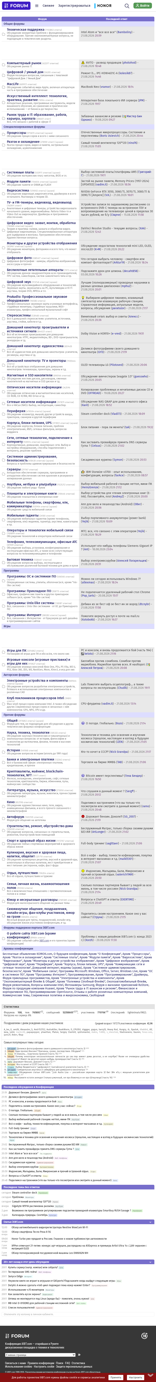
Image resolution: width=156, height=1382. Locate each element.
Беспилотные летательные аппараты (35, 270)
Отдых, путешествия (22, 873)
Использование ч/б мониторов (26, 1289)
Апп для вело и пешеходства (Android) (31, 1158)
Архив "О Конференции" (105, 954)
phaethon (46, 1032)
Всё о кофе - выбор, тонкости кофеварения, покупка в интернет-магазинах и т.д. (55, 1123)
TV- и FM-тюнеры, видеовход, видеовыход (39, 202)
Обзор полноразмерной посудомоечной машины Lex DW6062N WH (50, 1253)
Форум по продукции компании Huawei (29, 988)
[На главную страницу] (16, 6)
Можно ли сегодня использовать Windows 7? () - (111, 580)
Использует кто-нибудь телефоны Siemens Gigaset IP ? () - (116, 547)
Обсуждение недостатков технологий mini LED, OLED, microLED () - (116, 247)
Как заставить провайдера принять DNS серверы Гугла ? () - (114, 444)
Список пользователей (21, 1307)
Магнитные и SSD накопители (30, 375)
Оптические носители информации (34, 387)
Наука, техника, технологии (28, 732)
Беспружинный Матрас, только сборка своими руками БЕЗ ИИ (44, 1144)
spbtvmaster (83, 1032)
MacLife (13, 84)
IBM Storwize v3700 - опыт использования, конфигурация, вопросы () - (114, 473)
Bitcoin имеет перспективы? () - (113, 777)
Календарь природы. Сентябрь (30, 1215)
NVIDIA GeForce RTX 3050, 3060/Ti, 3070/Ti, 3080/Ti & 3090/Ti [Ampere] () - (115, 193)
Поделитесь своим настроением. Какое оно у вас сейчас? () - (114, 915)
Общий (12, 720)
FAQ (67, 1363)
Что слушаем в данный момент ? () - (109, 793)
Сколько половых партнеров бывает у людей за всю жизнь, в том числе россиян (55, 1114)
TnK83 (102, 1032)
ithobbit (144, 1029)
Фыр (20, 1034)
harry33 (102, 1029)
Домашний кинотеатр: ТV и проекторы (36, 361)
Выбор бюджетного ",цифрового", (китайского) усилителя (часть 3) (50, 1067)
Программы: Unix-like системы (30, 603)
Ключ (14, 1034)
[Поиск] (127, 5)
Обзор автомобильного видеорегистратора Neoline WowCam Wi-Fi (50, 1227)
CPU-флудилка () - (108, 703)
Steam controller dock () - (113, 414)
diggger (86, 1029)
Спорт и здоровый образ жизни (31, 841)
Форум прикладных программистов (26, 978)
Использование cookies (18, 1366)
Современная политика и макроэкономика (59, 995)
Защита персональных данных (74, 1366)
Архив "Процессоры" (136, 954)
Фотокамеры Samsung (79, 985)
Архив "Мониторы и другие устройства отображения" (59, 961)
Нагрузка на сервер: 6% (17, 1015)
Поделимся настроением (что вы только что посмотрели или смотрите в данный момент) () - (116, 806)
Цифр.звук (12, 1072)
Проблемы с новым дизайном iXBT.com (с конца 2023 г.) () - (116, 938)
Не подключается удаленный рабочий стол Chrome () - (115, 593)
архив (49, 133)
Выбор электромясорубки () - (115, 562)
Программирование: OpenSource (51, 992)
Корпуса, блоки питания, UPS (29, 423)
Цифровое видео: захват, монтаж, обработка (41, 223)
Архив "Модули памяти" (95, 957)
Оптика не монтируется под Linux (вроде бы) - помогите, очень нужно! (48, 1298)
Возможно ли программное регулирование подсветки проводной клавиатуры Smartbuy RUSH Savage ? (71, 1210)
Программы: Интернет (24, 615)
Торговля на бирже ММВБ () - (113, 762)
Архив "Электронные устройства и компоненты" (83, 978)
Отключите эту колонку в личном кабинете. (29, 1314)
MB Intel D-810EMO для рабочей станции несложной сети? (41, 1303)
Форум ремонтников (16, 985)
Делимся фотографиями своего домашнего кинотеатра (41, 1097)
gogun (94, 1029)
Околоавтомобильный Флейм (126, 981)
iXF (150, 1029)
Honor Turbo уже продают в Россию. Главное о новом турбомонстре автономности (59, 1238)
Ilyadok (134, 1029)
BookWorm (63, 1029)
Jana (6, 1032)
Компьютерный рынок (24, 63)
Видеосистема (18, 190)
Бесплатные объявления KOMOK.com (27, 954)
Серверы (14, 469)
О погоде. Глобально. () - (116, 723)
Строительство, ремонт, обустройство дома (40, 826)
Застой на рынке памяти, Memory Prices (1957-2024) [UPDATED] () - (115, 182)
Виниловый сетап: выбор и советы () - (111, 318)
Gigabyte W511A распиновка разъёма (33, 1206)
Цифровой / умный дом (25, 72)
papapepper (33, 1032)
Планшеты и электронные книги (32, 493)
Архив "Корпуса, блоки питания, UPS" (79, 964)
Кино (11, 802)
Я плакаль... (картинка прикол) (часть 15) (36, 1054)
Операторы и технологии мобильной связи (40, 530)
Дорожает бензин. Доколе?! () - (109, 818)
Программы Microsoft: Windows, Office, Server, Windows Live (98, 971)
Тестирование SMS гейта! (22, 1271)
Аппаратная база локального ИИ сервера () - (114, 102)
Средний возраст (103, 1023)
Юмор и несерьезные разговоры (32, 900)
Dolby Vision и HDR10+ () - (112, 333)
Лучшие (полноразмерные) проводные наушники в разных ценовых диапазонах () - (115, 286)
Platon (55, 1032)
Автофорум (15, 817)
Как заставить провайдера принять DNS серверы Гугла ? (41, 1149)
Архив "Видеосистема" (128, 957)
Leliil (12, 1032)
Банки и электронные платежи (30, 759)
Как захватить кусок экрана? (24, 1294)
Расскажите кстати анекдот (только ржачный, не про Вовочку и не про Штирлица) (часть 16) (63, 1077)
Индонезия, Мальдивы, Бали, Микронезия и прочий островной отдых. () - (112, 874)
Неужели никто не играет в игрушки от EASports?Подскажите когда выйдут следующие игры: (61, 1280)
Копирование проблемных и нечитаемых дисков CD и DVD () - (117, 391)
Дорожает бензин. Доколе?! (24, 1092)
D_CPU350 (76, 1029)
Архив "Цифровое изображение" (118, 961)
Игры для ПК (16, 650)
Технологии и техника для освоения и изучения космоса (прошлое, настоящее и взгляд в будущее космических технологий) (81, 1137)
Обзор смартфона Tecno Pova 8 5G (31, 1231)
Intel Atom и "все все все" (23, 1153)
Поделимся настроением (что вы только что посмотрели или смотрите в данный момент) (60, 1180)
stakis (94, 1032)
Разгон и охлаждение (23, 142)
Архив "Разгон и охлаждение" (22, 957)
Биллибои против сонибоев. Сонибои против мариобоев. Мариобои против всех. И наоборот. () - (114, 664)
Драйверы (141, 974)
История (13, 750)
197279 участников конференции (129, 1023)
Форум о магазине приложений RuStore (122, 985)
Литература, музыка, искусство (31, 790)
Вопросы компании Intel (47, 985)
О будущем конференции (70, 954)
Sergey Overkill (68, 1032)
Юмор (10, 1054)
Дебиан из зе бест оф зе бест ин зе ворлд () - (116, 605)
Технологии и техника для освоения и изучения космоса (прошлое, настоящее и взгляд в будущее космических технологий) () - (115, 738)
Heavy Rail (112, 1029)
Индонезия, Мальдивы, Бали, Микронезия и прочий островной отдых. (49, 1171)
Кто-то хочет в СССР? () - (116, 752)
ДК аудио (11, 1048)
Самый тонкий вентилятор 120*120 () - (110, 144)
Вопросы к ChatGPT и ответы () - (108, 901)
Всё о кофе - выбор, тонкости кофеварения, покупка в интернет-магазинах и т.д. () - (116, 859)
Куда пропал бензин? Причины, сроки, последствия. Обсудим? (48, 1051)
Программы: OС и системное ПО (31, 576)
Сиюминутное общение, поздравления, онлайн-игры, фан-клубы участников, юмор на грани (41, 912)
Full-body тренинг (19, 1128)
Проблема (18, 1197)
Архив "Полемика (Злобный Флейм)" (81, 981)
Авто (10, 1062)
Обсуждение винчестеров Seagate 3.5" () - (115, 378)
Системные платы (20, 172)
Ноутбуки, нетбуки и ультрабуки (31, 484)
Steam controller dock (24, 1192)
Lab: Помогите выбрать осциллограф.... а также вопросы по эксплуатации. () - (115, 686)
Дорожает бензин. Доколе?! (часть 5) (32, 1061)
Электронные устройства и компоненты (37, 680)
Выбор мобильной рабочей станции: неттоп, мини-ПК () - (116, 485)
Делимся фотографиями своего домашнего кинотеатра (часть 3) (51, 1048)
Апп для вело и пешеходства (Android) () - (112, 506)
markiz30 (20, 1032)
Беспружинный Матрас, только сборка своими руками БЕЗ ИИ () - (117, 830)
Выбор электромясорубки (23, 1166)
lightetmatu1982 (136, 1012)
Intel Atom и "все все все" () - (107, 33)
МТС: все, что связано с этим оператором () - (114, 533)
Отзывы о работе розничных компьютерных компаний (110, 992)
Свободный (96, 995)
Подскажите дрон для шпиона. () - (110, 272)
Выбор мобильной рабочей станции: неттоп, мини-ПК (39, 1119)
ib (129, 1029)
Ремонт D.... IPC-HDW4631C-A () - (107, 74)
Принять (115, 1377)
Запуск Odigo (15, 1276)
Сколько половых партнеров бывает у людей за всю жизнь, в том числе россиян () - (116, 889)
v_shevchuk (112, 1032)
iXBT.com (44, 940)
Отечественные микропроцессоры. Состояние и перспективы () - (113, 134)
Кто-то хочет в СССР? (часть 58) (32, 1064)
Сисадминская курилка (22, 1162)
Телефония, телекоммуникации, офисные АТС (42, 542)
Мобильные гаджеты (23, 515)
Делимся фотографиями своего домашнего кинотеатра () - (110, 350)
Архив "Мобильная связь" (40, 971)
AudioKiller (52, 1029)
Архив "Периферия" (40, 964)
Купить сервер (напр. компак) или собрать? (33, 1267)
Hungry (122, 1029)
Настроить (135, 1377)
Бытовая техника (20, 559)
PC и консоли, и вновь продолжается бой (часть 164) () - (117, 652)
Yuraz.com (147, 1032)
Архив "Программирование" (114, 974)
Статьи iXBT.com (13, 1221)
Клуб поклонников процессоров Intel (35, 698)
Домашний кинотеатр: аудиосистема (35, 346)
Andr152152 (39, 1029)
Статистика (78, 1363)
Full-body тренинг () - (111, 843)
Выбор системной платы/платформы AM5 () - (116, 173)
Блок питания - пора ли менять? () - (117, 427)
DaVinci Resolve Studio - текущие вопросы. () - (114, 230)
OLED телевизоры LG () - (114, 365)
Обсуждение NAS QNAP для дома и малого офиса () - (114, 403)
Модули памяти (19, 181)
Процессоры (16, 133)
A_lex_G (8, 1029)
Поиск (59, 1363)
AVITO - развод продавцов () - (110, 64)
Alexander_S (26, 1029)
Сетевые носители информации (31, 402)
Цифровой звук (19, 282)
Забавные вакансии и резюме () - (111, 118)
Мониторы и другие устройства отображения (42, 243)
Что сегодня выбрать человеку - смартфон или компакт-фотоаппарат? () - (114, 260)
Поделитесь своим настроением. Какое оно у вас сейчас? (42, 1106)
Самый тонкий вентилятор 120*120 (31, 1201)
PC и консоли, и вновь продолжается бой (32, 1101)
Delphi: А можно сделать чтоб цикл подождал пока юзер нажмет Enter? (49, 1285)
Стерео (11, 1067)
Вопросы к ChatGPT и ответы (25, 1175)
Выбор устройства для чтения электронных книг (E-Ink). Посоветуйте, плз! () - (116, 494)
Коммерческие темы (16, 995)
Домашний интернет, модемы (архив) (57, 967)
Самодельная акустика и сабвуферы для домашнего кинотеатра (51, 1069)
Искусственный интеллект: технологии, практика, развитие (37, 98)
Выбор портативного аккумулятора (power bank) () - (113, 519)
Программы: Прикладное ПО (29, 591)
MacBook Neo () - (107, 87)
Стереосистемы (19, 315)
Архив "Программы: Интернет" (46, 974)
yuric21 (7, 1034)
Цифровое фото (19, 258)
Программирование (81, 974)
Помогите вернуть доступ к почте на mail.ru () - (110, 617)
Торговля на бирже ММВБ (23, 1132)
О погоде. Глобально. (21, 1110)
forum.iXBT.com (82, 1372)
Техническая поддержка (25, 29)
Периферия (16, 411)
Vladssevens (126, 1032)
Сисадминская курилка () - (113, 459)
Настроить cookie (44, 1366)
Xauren (136, 1032)
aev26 (16, 1029)
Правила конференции (41, 1363)
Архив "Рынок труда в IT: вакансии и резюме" (86, 988)
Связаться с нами (15, 1363)
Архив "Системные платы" (61, 957)
